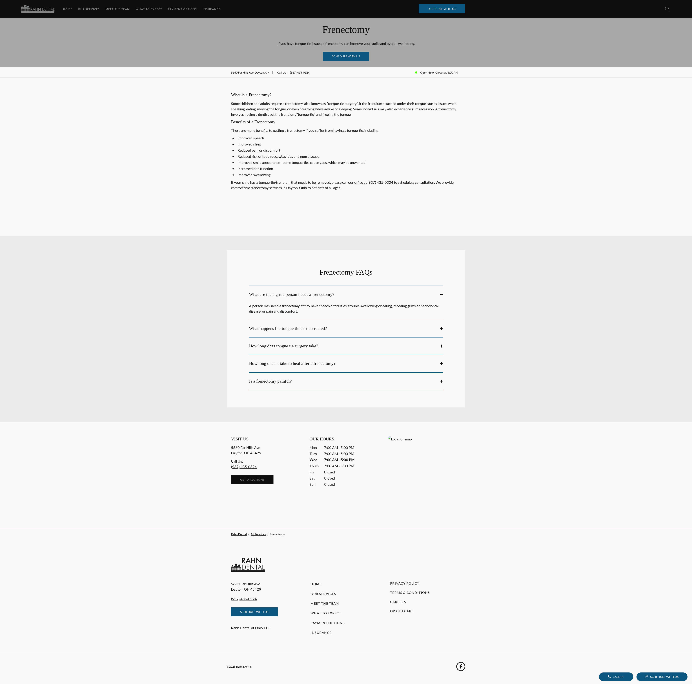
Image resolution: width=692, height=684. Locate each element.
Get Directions (252, 479)
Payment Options (182, 9)
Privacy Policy (404, 583)
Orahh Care (402, 611)
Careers (398, 602)
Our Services (89, 9)
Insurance (211, 9)
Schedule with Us (442, 8)
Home (67, 9)
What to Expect (149, 9)
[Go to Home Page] (37, 9)
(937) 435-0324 (300, 72)
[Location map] (424, 475)
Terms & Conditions (410, 593)
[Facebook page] (460, 666)
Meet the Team (118, 9)
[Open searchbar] (667, 9)
